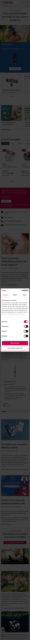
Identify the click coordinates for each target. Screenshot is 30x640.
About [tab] (24, 295)
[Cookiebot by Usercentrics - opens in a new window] (21, 291)
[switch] (26, 326)
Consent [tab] (5, 295)
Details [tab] (15, 295)
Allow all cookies (15, 343)
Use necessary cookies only (15, 348)
